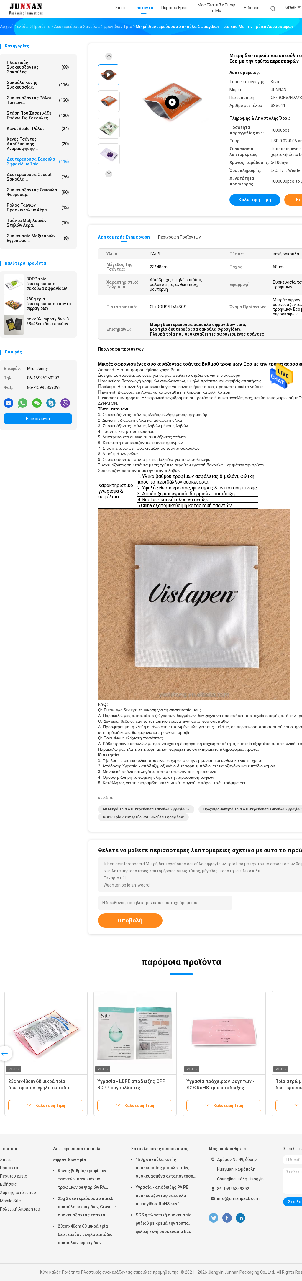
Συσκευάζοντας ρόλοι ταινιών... (38, 100)
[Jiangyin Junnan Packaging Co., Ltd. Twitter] (213, 1218)
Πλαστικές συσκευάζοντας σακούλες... (38, 67)
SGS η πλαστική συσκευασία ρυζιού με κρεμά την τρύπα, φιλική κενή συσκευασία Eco (164, 1223)
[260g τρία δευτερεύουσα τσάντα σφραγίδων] (14, 305)
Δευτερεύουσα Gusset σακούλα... (38, 177)
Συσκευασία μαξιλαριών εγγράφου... (38, 238)
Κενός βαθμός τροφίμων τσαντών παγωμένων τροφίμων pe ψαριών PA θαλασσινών (82, 1179)
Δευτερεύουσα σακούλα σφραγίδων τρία (77, 1154)
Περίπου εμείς (13, 1176)
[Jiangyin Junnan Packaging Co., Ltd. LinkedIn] (240, 1218)
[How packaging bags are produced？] (172, 102)
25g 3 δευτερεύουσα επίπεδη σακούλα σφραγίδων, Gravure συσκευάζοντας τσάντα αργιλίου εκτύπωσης (87, 1207)
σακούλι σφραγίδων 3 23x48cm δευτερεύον (47, 321)
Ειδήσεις (8, 1184)
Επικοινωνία (38, 418)
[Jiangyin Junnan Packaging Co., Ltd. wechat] (37, 402)
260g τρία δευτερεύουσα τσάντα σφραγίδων (48, 304)
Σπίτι (5, 1159)
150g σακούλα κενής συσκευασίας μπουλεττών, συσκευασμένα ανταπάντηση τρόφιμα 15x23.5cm (164, 1168)
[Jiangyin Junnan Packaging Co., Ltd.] (26, 9)
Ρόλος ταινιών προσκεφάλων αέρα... (38, 207)
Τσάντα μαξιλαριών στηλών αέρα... (38, 223)
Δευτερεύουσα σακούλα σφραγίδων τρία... (38, 161)
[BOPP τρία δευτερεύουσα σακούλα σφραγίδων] (14, 284)
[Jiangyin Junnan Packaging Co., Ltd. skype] (51, 402)
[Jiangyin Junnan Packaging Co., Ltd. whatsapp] (22, 402)
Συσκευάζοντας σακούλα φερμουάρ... (38, 192)
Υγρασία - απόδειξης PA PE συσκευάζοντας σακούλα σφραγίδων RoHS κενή (162, 1195)
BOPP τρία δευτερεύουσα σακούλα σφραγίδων (46, 284)
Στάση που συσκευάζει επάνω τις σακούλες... (38, 115)
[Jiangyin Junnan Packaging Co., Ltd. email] (8, 402)
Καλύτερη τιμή (255, 200)
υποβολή (130, 920)
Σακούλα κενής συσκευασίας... (38, 85)
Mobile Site (10, 1200)
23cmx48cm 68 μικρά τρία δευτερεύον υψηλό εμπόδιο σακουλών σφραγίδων (85, 1234)
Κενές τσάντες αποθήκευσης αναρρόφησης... (38, 144)
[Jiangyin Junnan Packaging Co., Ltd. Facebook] (227, 1218)
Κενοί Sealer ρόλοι (38, 128)
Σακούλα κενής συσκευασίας (159, 1148)
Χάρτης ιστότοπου (18, 1192)
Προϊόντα (9, 1167)
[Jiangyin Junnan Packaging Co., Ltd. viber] (65, 402)
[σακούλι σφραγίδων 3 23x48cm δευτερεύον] (14, 325)
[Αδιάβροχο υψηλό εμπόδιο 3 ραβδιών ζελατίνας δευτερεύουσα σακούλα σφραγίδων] (135, 1032)
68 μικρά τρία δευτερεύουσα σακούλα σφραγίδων (146, 809)
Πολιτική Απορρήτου (20, 1209)
